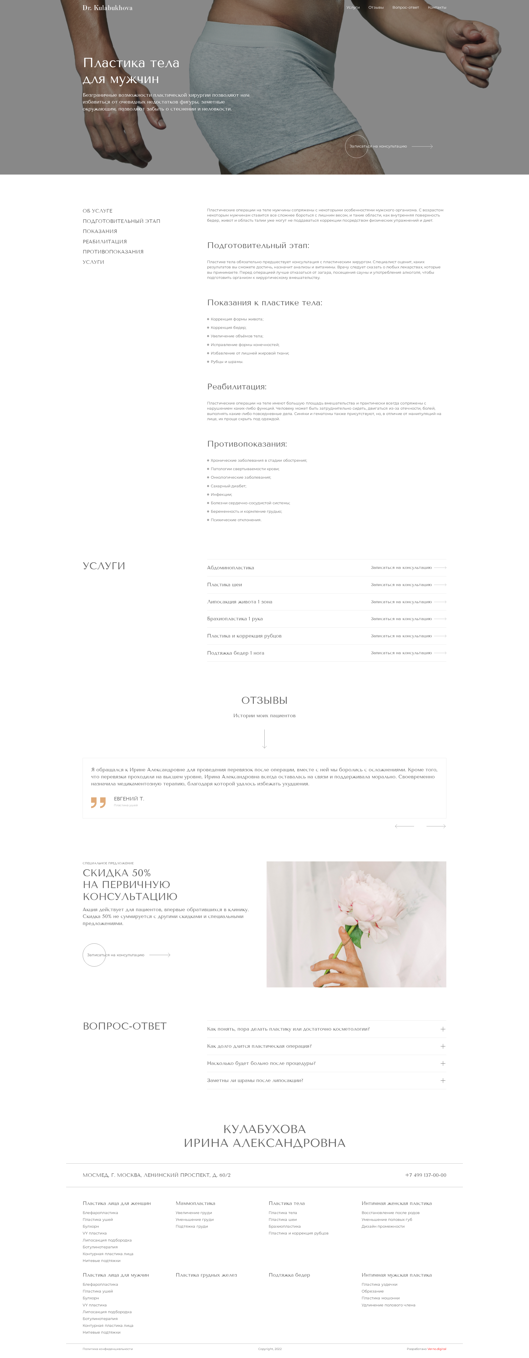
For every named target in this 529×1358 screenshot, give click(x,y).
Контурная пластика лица (108, 1254)
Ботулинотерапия (100, 1247)
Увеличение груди (194, 1213)
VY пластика (95, 1233)
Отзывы (376, 7)
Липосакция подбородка (107, 1240)
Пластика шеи (283, 1219)
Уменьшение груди (195, 1219)
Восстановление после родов (391, 1213)
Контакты (437, 7)
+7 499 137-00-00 (425, 1175)
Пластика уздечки (379, 1284)
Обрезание (373, 1291)
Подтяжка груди (192, 1226)
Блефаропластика (100, 1213)
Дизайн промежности (383, 1226)
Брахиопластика (285, 1226)
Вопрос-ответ (405, 7)
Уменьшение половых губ (387, 1219)
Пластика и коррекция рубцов (299, 1233)
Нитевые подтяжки (101, 1260)
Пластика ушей (98, 1219)
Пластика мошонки (381, 1298)
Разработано (426, 1349)
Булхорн (91, 1226)
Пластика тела (283, 1213)
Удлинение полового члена (389, 1305)
